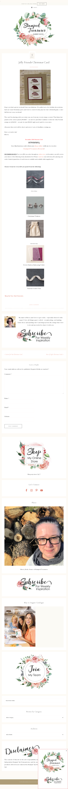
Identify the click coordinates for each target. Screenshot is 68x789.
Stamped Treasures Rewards (33, 149)
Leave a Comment (34, 304)
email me (40, 157)
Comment (8, 374)
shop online (38, 146)
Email (6, 407)
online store (42, 154)
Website (7, 416)
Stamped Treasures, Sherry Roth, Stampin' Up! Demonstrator (34, 29)
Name (6, 398)
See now (42, 3)
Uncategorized (34, 67)
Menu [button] (35, 7)
